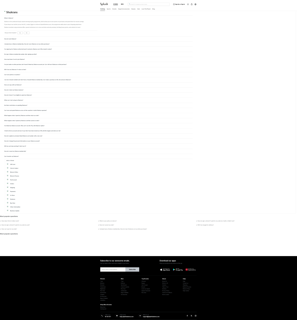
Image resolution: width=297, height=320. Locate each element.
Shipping (12, 187)
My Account (13, 180)
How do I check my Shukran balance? (13, 90)
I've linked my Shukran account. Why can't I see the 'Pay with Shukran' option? (24, 125)
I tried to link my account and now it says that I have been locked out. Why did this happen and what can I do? (32, 130)
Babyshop (102, 307)
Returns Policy (14, 172)
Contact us (185, 283)
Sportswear (103, 292)
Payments (13, 191)
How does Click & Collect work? (10, 221)
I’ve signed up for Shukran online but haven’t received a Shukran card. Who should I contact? (28, 49)
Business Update (14, 210)
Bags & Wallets (104, 298)
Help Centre (186, 290)
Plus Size (102, 290)
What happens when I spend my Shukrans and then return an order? (21, 115)
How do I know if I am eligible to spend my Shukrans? (18, 95)
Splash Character (146, 290)
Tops (101, 281)
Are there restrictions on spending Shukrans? (15, 105)
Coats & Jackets (125, 287)
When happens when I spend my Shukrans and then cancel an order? (21, 120)
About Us (164, 281)
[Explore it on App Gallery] (190, 269)
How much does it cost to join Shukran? (14, 59)
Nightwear (102, 288)
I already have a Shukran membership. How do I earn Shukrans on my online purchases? (27, 44)
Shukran (164, 288)
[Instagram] (196, 316)
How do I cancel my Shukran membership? (15, 151)
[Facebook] (187, 316)
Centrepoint (103, 309)
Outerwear (103, 287)
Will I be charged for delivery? (206, 225)
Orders (12, 183)
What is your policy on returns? (108, 221)
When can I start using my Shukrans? (13, 100)
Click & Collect (14, 168)
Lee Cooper (145, 285)
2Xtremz (144, 281)
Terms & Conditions (167, 292)
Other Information (15, 207)
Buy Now (12, 203)
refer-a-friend (10, 160)
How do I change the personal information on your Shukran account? (22, 141)
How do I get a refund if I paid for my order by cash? (16, 225)
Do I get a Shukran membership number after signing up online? (20, 54)
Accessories (103, 296)
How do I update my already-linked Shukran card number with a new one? (23, 136)
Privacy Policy (165, 290)
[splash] (104, 4)
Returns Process (14, 176)
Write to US (165, 283)
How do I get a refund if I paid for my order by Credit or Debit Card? (216, 221)
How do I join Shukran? (10, 39)
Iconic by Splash (146, 288)
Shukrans (12, 199)
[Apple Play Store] (165, 269)
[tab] (98, 18)
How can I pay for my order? (9, 229)
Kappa (143, 283)
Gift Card (12, 164)
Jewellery (102, 300)
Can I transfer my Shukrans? (11, 156)
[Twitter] (191, 316)
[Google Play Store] (178, 269)
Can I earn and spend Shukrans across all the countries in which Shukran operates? (25, 110)
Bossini (143, 287)
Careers (164, 285)
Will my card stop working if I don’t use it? (15, 146)
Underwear (124, 290)
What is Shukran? (8, 18)
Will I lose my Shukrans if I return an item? (15, 69)
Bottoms (102, 283)
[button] (188, 4)
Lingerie (102, 294)
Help (184, 281)
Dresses (102, 285)
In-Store (12, 195)
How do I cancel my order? (107, 225)
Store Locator (165, 294)
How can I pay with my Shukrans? (13, 84)
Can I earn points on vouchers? (12, 74)
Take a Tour (165, 287)
